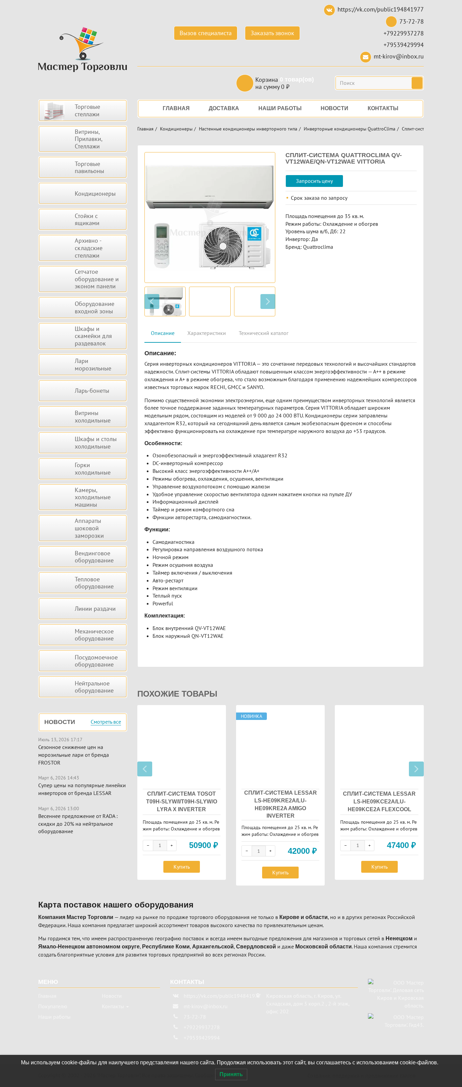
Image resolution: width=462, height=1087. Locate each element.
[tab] (162, 333)
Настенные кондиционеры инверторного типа (248, 129)
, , (307, 1003)
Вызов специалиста (206, 33)
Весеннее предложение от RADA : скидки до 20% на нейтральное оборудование (78, 824)
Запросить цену (314, 180)
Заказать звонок (272, 33)
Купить (182, 866)
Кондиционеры (176, 129)
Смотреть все (106, 722)
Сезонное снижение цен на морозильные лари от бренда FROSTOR (73, 755)
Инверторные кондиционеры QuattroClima (349, 129)
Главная (145, 129)
